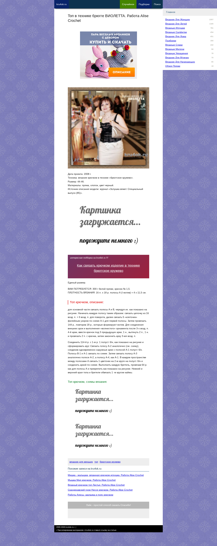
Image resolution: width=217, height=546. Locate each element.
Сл (128, 4)
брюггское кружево (110, 461)
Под (144, 4)
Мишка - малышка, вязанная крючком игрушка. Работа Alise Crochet (106, 475)
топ (96, 461)
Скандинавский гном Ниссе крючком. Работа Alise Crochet (100, 489)
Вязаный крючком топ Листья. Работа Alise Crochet (96, 485)
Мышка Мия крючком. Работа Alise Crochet (92, 480)
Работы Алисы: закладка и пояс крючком (90, 494)
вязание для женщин (81, 461)
